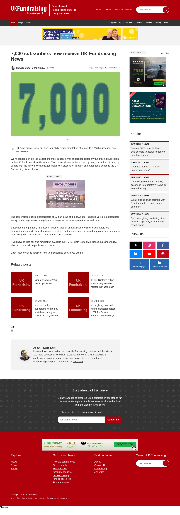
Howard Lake (23, 67)
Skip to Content (27, 498)
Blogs (20, 23)
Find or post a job (62, 479)
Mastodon (4, 507)
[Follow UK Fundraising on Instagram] (149, 245)
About (108, 10)
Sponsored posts (126, 23)
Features (139, 23)
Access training (61, 475)
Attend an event (61, 482)
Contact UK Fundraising (123, 10)
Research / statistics (112, 68)
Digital (101, 68)
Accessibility (40, 498)
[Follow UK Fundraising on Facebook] (163, 245)
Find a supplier (60, 465)
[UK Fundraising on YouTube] (149, 254)
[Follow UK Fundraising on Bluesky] (136, 254)
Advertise (99, 10)
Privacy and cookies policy (57, 498)
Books (28, 23)
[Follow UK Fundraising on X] (136, 245)
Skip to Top (15, 498)
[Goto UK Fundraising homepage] (44, 10)
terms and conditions (90, 412)
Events (149, 23)
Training (157, 23)
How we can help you (64, 461)
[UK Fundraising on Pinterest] (163, 254)
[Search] (165, 9)
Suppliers (113, 23)
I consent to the (81, 412)
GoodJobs (78, 361)
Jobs (166, 23)
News (13, 23)
